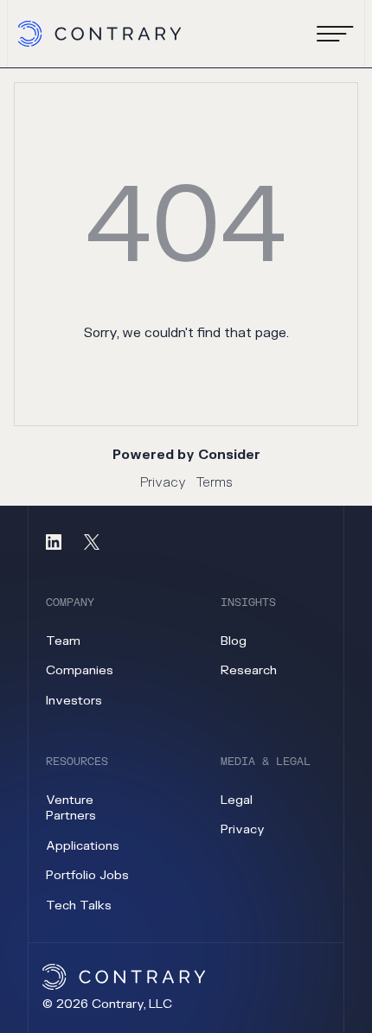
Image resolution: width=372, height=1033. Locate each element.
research (249, 670)
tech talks (79, 905)
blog (234, 641)
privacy (243, 829)
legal (237, 800)
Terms (214, 483)
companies (79, 670)
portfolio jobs (87, 875)
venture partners (71, 808)
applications (82, 846)
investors (74, 700)
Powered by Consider (186, 455)
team (63, 641)
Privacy (163, 483)
